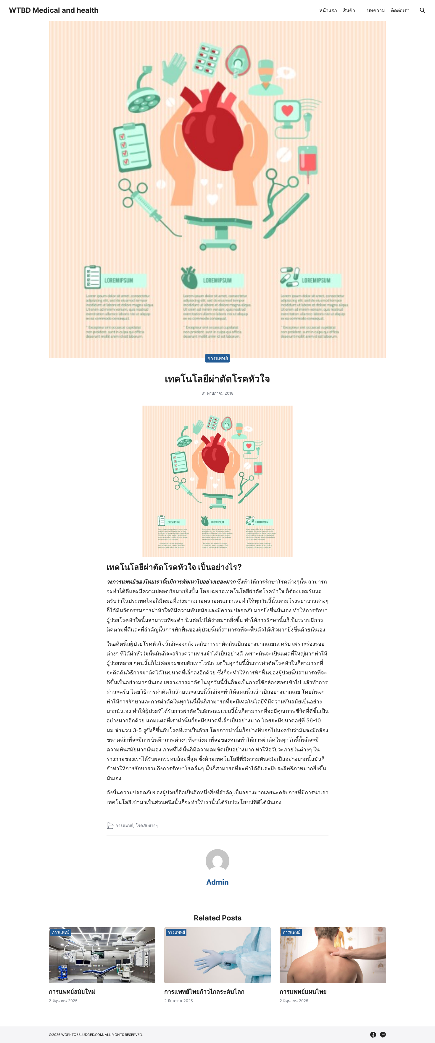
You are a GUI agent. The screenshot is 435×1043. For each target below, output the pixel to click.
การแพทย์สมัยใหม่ (72, 991)
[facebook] (373, 1034)
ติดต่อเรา (400, 10)
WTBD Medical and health (54, 10)
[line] (382, 1034)
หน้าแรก (328, 10)
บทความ (376, 10)
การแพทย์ (217, 358)
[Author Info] (217, 871)
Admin (217, 882)
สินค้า (349, 10)
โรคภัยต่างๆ (147, 825)
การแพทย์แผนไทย (303, 991)
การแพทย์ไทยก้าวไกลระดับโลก (204, 991)
